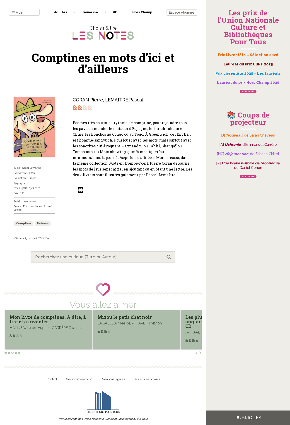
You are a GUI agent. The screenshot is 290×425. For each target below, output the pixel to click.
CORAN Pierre (88, 100)
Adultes (60, 12)
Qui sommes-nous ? (79, 379)
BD (115, 12)
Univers (43, 223)
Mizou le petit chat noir (124, 317)
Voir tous (248, 91)
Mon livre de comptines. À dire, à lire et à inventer (48, 319)
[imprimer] (80, 190)
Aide (19, 12)
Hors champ (142, 12)
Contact (52, 379)
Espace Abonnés (181, 12)
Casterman (21, 173)
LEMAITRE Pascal (124, 100)
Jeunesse (90, 12)
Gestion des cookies (147, 379)
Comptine (23, 223)
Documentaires (32, 206)
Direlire (32, 178)
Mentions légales (113, 379)
